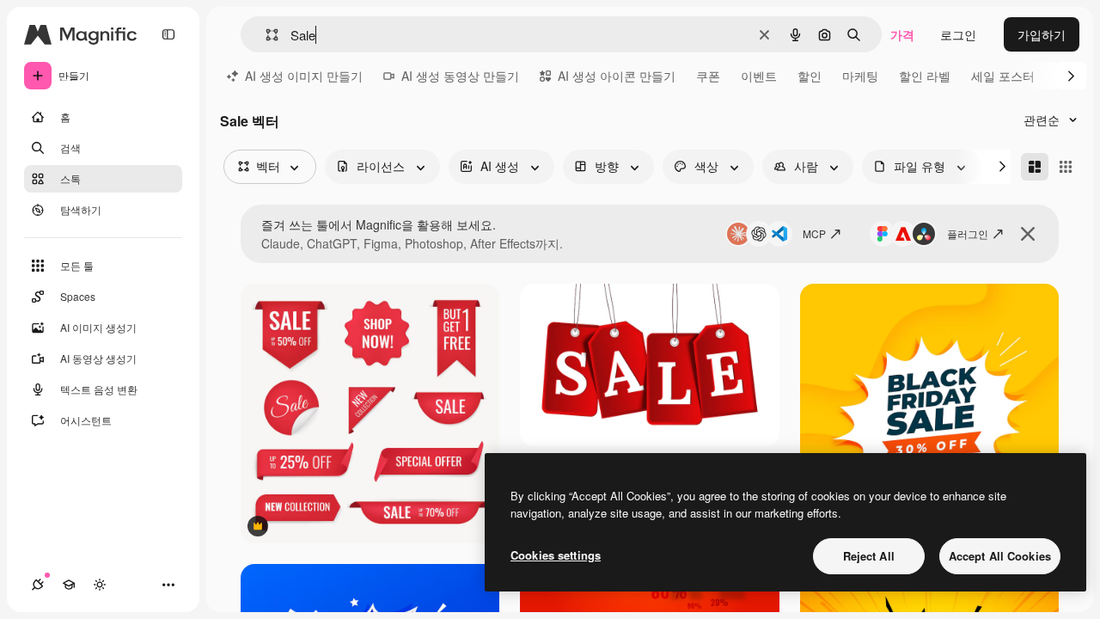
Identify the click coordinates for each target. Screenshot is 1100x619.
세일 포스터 (1003, 75)
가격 (902, 34)
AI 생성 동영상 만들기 (460, 75)
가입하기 (1042, 34)
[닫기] (1028, 234)
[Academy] (68, 584)
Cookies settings (555, 555)
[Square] (1065, 167)
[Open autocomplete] (265, 34)
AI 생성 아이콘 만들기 (616, 75)
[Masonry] (1034, 167)
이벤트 (759, 75)
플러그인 (967, 233)
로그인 (958, 34)
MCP (814, 233)
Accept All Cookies (1000, 556)
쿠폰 (708, 75)
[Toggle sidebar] (168, 34)
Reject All (869, 556)
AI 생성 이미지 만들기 (304, 75)
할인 (810, 75)
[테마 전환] (99, 584)
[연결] (38, 584)
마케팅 (860, 75)
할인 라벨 (924, 75)
